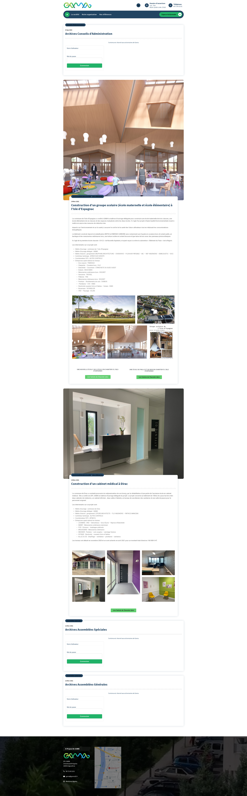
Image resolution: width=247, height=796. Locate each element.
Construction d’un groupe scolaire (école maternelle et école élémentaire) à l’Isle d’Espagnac (121, 207)
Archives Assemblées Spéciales (86, 629)
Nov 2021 (75, 201)
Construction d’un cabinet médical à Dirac (99, 484)
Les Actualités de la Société (82, 196)
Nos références (105, 14)
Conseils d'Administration (75, 25)
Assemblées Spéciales (74, 621)
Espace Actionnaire (169, 14)
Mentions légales (71, 781)
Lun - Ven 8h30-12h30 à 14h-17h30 (158, 6)
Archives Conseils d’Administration (88, 34)
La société (75, 14)
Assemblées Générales (74, 676)
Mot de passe (71, 56)
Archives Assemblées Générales (86, 684)
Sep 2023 (68, 30)
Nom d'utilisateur (72, 48)
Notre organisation (89, 14)
